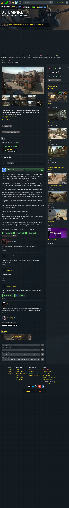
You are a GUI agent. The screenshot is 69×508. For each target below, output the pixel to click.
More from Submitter (52, 87)
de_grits (50, 203)
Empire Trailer (6, 120)
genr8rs (18, 375)
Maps (31, 24)
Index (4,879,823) (34, 375)
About (10, 369)
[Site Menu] (67, 2)
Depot (50, 140)
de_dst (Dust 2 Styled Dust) (56, 185)
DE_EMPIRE (5, 25)
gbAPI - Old (19, 371)
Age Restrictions (48, 379)
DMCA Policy (47, 375)
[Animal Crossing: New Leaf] (6, 2)
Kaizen (50, 104)
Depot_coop (52, 122)
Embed (4, 331)
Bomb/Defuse (39, 24)
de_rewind (51, 222)
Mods (26, 24)
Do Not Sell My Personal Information (52, 383)
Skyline (50, 158)
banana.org (19, 377)
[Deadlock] (20, 2)
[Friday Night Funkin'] (10, 2)
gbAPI (18, 369)
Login (31, 369)
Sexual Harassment (49, 377)
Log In (56, 2)
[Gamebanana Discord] (26, 386)
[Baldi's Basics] (13, 2)
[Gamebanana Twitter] (36, 386)
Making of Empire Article (10, 117)
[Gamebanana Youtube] (39, 386)
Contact (10, 373)
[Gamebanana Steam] (29, 386)
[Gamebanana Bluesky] (32, 386)
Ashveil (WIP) (52, 240)
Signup (62, 2)
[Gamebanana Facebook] (43, 386)
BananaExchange (21, 373)
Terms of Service (48, 371)
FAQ (9, 371)
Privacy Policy (47, 373)
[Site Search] (51, 2)
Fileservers (19, 379)
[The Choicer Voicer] (16, 2)
